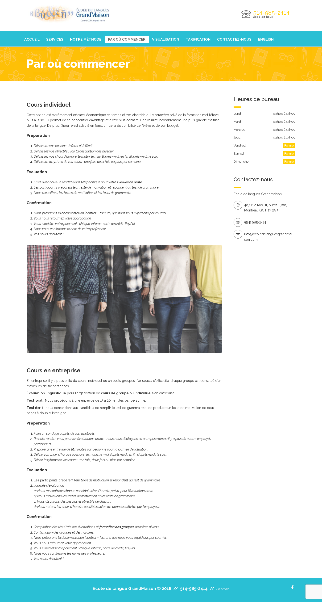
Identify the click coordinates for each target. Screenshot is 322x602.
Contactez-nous (234, 39)
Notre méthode (85, 39)
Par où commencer (126, 39)
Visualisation (165, 39)
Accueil (32, 39)
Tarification (198, 39)
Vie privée (222, 589)
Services (54, 39)
